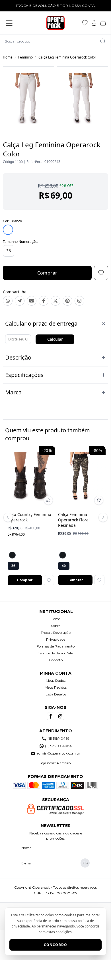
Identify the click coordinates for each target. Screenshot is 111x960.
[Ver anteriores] (9, 517)
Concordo (55, 944)
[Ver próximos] (102, 517)
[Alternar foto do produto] (48, 500)
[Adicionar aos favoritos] (49, 580)
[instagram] (60, 716)
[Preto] (12, 555)
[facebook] (50, 716)
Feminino (25, 57)
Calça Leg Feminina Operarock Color (67, 57)
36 (8, 250)
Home (8, 57)
